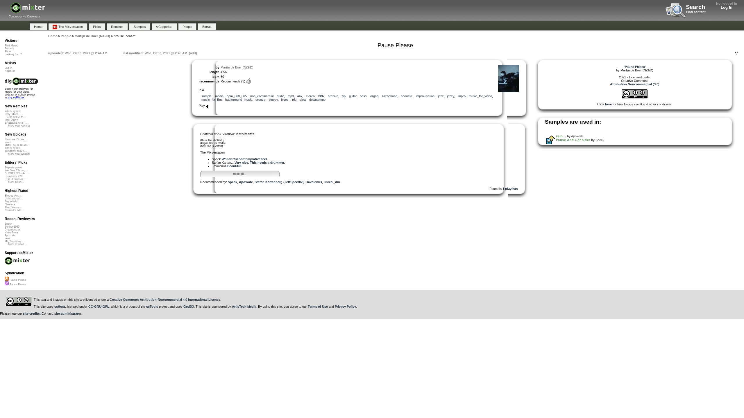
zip (343, 96)
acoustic (407, 96)
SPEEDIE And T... (16, 122)
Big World (11, 201)
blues (285, 99)
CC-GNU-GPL (98, 306)
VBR (321, 96)
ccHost (59, 306)
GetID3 (188, 306)
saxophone (389, 96)
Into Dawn (11, 119)
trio (294, 99)
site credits (31, 313)
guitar (353, 96)
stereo (310, 96)
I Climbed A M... (15, 117)
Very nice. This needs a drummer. (260, 162)
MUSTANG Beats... (18, 145)
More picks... (16, 182)
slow (303, 99)
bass (363, 96)
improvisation (425, 96)
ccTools (152, 306)
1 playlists (510, 188)
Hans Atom (11, 232)
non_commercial (261, 96)
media (219, 96)
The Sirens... (13, 207)
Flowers (10, 204)
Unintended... (14, 198)
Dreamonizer (12, 229)
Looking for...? (13, 54)
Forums (9, 48)
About (8, 51)
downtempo (317, 99)
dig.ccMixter (16, 97)
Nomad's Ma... (14, 210)
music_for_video (480, 96)
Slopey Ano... (13, 195)
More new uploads (19, 153)
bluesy (273, 99)
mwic (8, 238)
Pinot (8, 142)
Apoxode (246, 182)
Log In (726, 7)
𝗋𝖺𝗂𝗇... (561, 136)
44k (299, 96)
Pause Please (17, 279)
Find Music (11, 45)
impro (462, 96)
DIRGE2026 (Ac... (17, 173)
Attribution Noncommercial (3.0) (634, 84)
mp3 (291, 96)
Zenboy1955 (12, 226)
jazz (441, 96)
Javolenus (314, 182)
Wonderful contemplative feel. (245, 159)
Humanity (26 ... (15, 176)
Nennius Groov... (16, 139)
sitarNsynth (12, 111)
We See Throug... (16, 170)
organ (374, 96)
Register (10, 70)
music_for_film (211, 99)
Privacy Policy (345, 306)
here (608, 104)
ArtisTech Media (244, 306)
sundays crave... (16, 150)
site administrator (67, 313)
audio (280, 96)
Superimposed (14, 167)
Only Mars (11, 114)
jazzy (450, 96)
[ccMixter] (28, 11)
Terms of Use (318, 306)
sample (206, 96)
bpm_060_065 (237, 96)
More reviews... (17, 244)
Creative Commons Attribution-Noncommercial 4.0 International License (165, 299)
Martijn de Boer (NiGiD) (237, 67)
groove (260, 99)
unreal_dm (332, 182)
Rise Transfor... (15, 179)
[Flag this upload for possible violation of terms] (736, 53)
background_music (238, 99)
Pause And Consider (573, 140)
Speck (232, 182)
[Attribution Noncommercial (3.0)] (635, 97)
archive (333, 96)
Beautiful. (234, 166)
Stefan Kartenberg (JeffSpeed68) (280, 182)
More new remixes (19, 125)
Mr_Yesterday (13, 241)
